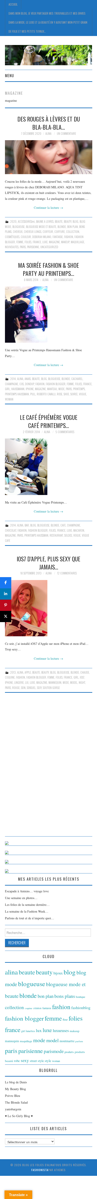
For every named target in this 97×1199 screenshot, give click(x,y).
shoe (66, 394)
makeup (65, 242)
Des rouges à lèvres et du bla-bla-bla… (48, 123)
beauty (67, 221)
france (37, 242)
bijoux (58, 973)
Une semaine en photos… (21, 898)
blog (75, 221)
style (48, 1060)
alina (20, 379)
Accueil (13, 4)
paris (23, 247)
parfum (79, 1041)
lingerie (19, 682)
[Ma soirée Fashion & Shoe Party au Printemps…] (48, 314)
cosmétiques (12, 237)
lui (26, 682)
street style (37, 1061)
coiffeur (48, 231)
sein (23, 688)
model (73, 682)
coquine (10, 677)
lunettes (30, 1031)
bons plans (64, 996)
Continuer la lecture (48, 207)
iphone (30, 389)
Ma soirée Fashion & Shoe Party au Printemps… (48, 269)
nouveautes (11, 247)
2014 (13, 379)
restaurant (56, 535)
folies (28, 242)
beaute (58, 221)
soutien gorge (51, 688)
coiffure (59, 231)
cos (21, 384)
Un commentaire (66, 133)
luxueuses (61, 1030)
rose (59, 394)
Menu (9, 75)
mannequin (54, 682)
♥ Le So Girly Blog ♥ (19, 1116)
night (82, 682)
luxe (45, 242)
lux (39, 1030)
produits (69, 1052)
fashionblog (80, 1007)
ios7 (82, 677)
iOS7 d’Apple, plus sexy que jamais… (48, 562)
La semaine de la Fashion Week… (26, 911)
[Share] (5, 582)
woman (9, 399)
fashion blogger (55, 384)
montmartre (67, 1041)
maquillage (77, 242)
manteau (52, 389)
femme (19, 242)
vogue (82, 394)
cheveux (18, 231)
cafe (63, 525)
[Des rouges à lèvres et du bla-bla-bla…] (48, 157)
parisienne (33, 247)
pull (32, 394)
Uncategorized (49, 247)
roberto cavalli (46, 394)
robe (17, 1060)
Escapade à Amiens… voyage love (27, 891)
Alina (48, 133)
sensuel (31, 688)
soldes (68, 535)
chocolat (10, 530)
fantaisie (58, 237)
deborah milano (41, 237)
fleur (65, 1019)
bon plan (72, 227)
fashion (68, 237)
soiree (74, 394)
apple (28, 672)
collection (72, 231)
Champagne (11, 384)
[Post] (5, 616)
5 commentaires (64, 432)
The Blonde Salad (16, 1102)
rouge (16, 688)
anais (28, 379)
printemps (79, 389)
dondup (29, 384)
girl (7, 389)
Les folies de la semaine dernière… (27, 904)
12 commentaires (67, 573)
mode (61, 389)
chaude (84, 672)
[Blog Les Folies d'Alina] (48, 54)
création (37, 1008)
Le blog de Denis (16, 1082)
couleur (26, 237)
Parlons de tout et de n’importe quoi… (29, 918)
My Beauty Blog (15, 1089)
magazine (54, 242)
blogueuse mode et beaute (41, 227)
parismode (54, 1051)
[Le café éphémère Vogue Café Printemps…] (48, 467)
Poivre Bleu (12, 1095)
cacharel (77, 379)
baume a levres (44, 221)
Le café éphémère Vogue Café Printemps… (48, 421)
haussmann (17, 389)
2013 (13, 672)
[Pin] (5, 605)
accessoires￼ (26, 221)
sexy (39, 688)
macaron (78, 530)
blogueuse (18, 227)
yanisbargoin (13, 1109)
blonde (62, 227)
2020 (13, 221)
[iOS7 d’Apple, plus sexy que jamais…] (48, 608)
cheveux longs (32, 231)
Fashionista (39, 1170)
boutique (80, 997)
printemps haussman (17, 394)
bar (27, 525)
